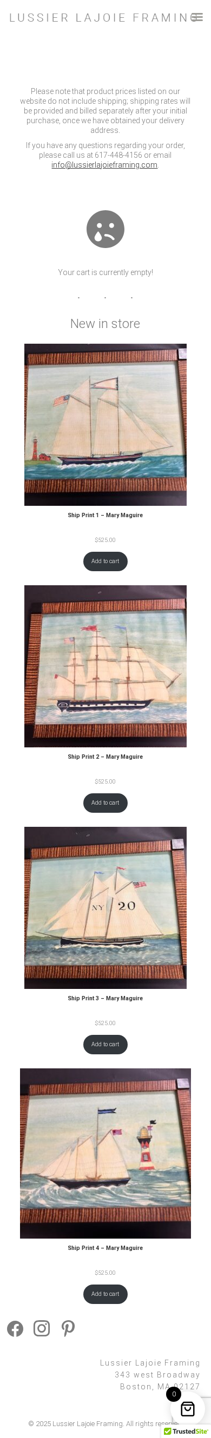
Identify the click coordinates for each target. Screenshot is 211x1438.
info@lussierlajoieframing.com (104, 164)
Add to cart (105, 561)
